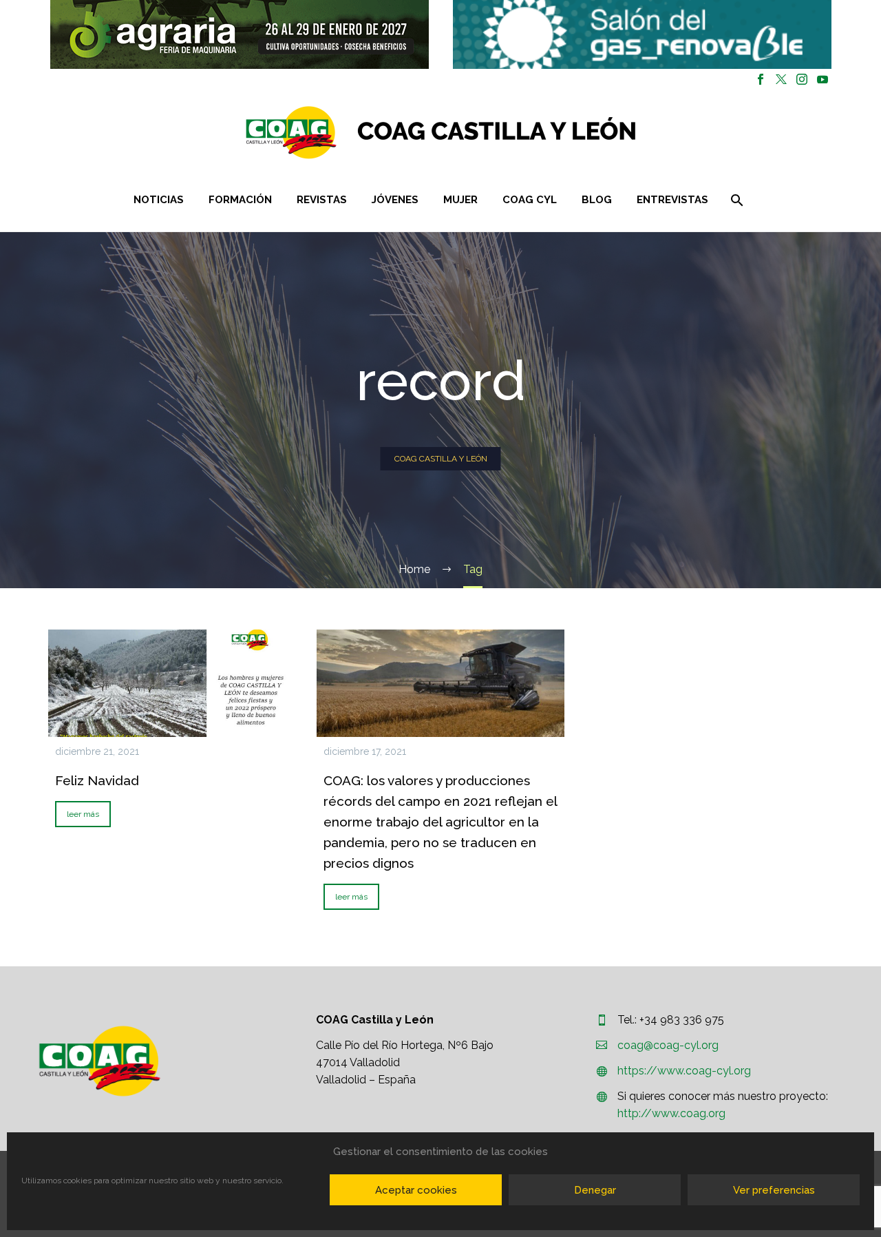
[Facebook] (760, 79)
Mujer (460, 200)
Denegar (595, 1190)
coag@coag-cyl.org (668, 1045)
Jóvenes (395, 200)
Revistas (322, 200)
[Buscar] (736, 200)
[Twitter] (781, 79)
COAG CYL (529, 200)
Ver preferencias (774, 1190)
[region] (239, 34)
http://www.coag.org (671, 1113)
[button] (239, 34)
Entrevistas (672, 200)
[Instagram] (802, 79)
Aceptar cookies (416, 1190)
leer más (83, 814)
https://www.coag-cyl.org (684, 1070)
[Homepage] (522, 132)
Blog (597, 200)
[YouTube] (822, 79)
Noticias (159, 200)
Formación (240, 200)
